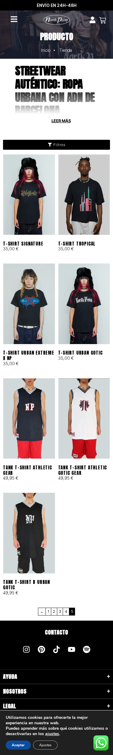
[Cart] (102, 20)
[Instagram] (26, 649)
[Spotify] (86, 649)
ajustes (52, 734)
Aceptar (18, 745)
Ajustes (45, 745)
